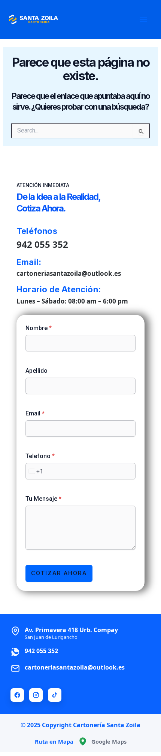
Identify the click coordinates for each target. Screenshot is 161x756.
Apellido (36, 370)
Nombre (38, 328)
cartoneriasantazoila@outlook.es (68, 273)
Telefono (40, 456)
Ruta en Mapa (54, 741)
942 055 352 (42, 244)
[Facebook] (17, 695)
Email (35, 413)
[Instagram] (36, 695)
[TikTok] (54, 695)
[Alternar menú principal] (143, 19)
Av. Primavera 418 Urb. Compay (71, 633)
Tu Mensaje (43, 498)
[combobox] (34, 471)
